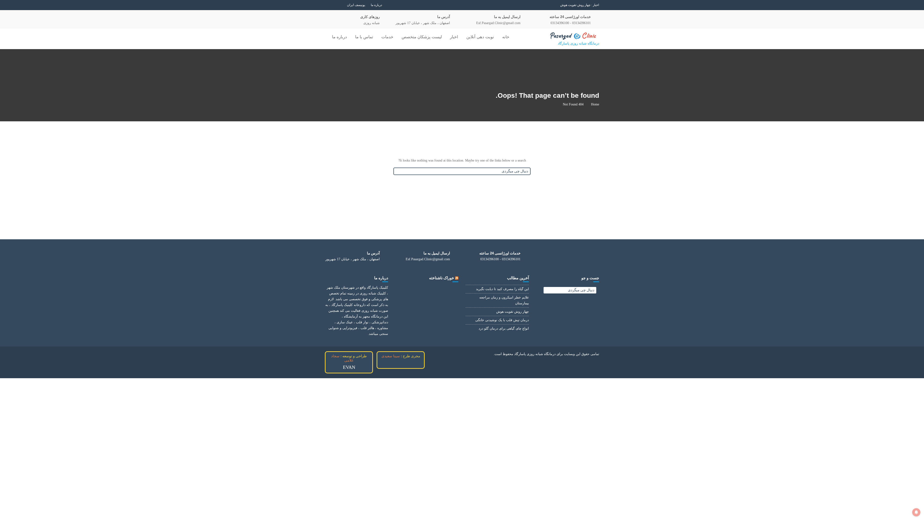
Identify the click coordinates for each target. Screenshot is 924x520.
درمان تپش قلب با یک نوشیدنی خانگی (565, 5)
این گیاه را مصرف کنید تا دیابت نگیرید (502, 289)
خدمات (387, 37)
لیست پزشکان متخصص (422, 37)
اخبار (454, 37)
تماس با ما (364, 37)
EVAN (349, 367)
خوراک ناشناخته (441, 278)
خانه (505, 37)
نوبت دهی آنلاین (480, 37)
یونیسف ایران (356, 5)
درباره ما (376, 5)
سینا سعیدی (390, 356)
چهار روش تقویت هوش (512, 311)
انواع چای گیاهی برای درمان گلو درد (504, 328)
